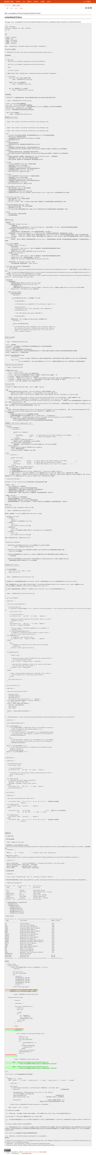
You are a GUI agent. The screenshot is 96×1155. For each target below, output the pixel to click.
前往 (18, 5)
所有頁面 (18, 1)
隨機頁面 (29, 1)
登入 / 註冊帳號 (87, 1)
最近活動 (36, 1)
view (11, 8)
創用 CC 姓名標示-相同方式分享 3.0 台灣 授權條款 (32, 1152)
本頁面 (48, 1)
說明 (8, 1153)
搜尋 (14, 5)
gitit (18, 1153)
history (21, 8)
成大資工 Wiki (8, 1)
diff (7, 8)
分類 (24, 1)
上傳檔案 (42, 1)
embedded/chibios (13, 17)
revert (16, 8)
